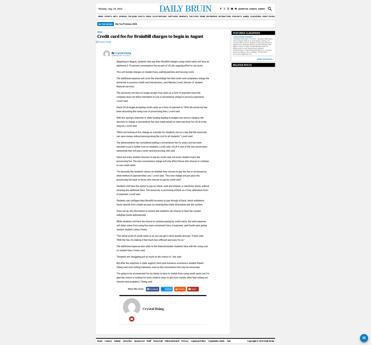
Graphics (183, 16)
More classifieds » (265, 59)
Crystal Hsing (123, 53)
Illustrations (159, 16)
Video (148, 16)
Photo (141, 16)
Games (246, 16)
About (99, 341)
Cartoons (173, 16)
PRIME (202, 16)
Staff (149, 341)
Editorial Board (172, 341)
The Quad (132, 16)
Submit (261, 9)
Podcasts (237, 16)
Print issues (268, 16)
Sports (108, 16)
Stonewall (158, 341)
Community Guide (216, 341)
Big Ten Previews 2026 (126, 24)
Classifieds (255, 16)
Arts (115, 16)
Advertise (243, 9)
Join (229, 341)
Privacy (185, 341)
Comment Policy (198, 341)
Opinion (123, 16)
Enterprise (211, 16)
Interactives (224, 16)
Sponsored (139, 341)
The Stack (194, 16)
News (100, 16)
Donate (253, 9)
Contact (108, 341)
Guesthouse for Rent (243, 37)
